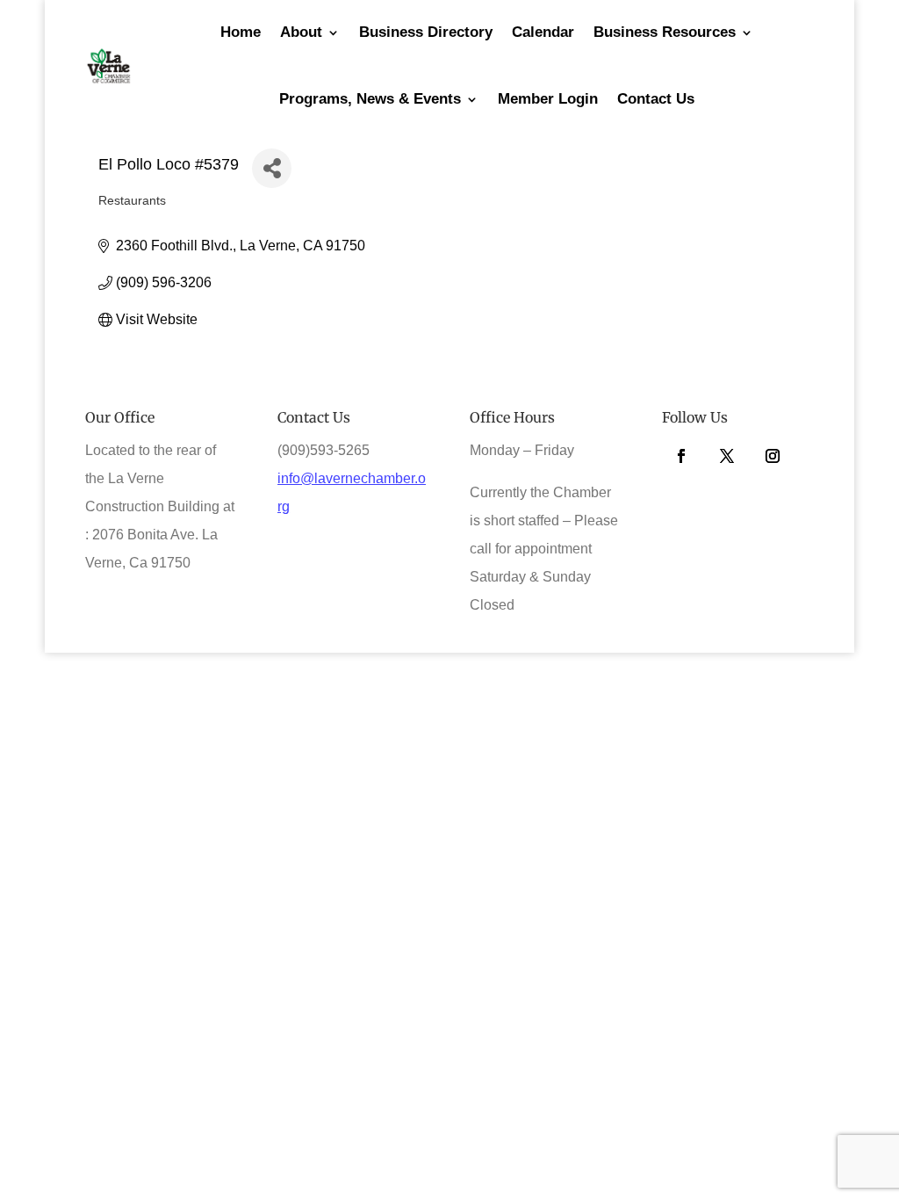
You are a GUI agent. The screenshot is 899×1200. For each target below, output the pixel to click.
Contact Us (655, 98)
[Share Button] (271, 168)
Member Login (548, 98)
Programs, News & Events (370, 98)
